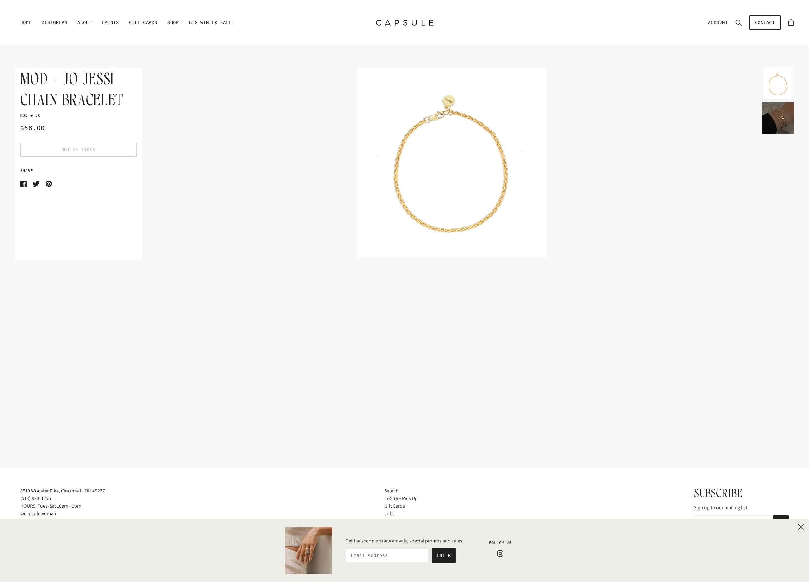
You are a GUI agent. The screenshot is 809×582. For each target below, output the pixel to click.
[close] (801, 526)
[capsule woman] (404, 22)
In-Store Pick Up (401, 498)
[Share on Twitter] (36, 183)
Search (391, 490)
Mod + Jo (30, 115)
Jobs (389, 513)
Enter (444, 555)
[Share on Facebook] (24, 183)
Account (718, 22)
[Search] (738, 22)
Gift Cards (394, 506)
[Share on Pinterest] (48, 183)
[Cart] (791, 22)
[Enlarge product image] (452, 163)
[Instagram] (500, 553)
